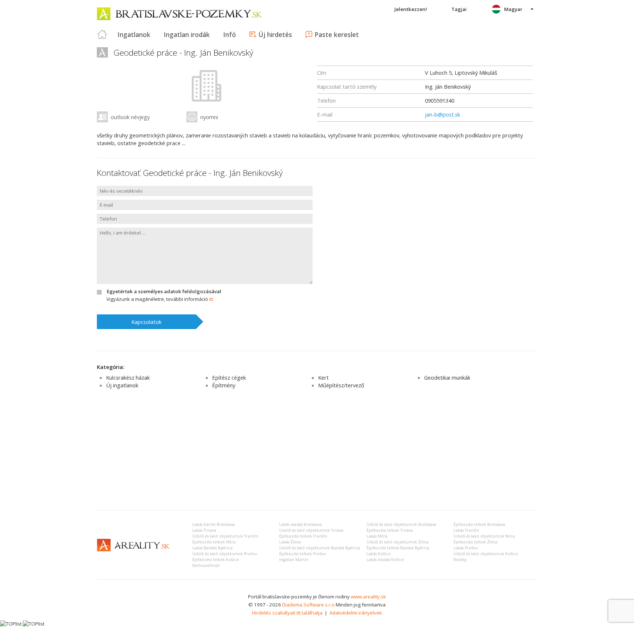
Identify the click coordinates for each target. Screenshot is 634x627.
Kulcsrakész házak (128, 377)
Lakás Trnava (204, 530)
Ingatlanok (133, 34)
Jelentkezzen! (410, 9)
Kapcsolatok (146, 321)
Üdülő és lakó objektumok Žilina (398, 542)
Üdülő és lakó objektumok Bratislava (401, 524)
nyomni (209, 117)
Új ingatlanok (122, 385)
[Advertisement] (317, 449)
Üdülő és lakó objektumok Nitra (484, 536)
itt (211, 299)
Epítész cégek (229, 377)
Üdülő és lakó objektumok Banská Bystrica (319, 547)
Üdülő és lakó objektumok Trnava (311, 530)
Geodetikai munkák (447, 377)
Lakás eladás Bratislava (300, 524)
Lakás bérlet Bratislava (213, 524)
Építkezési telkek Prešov (302, 553)
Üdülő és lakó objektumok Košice (485, 553)
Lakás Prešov (465, 547)
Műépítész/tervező (341, 385)
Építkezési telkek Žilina (475, 542)
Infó (229, 34)
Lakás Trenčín (466, 530)
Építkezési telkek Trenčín (303, 536)
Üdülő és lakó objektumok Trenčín (225, 536)
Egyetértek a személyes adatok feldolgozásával (164, 291)
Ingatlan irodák (187, 34)
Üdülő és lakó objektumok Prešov (224, 553)
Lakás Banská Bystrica (212, 547)
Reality (459, 559)
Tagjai (459, 9)
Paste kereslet (336, 34)
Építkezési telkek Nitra (214, 542)
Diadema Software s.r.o (308, 604)
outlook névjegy (130, 117)
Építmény (223, 385)
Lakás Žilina (290, 542)
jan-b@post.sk (442, 114)
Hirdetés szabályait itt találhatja (287, 612)
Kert (323, 377)
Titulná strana (102, 34)
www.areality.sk (368, 596)
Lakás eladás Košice (385, 559)
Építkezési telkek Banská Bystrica (398, 547)
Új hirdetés (275, 34)
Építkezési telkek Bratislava (479, 524)
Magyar (513, 9)
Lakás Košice (379, 553)
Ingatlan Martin (293, 559)
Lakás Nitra (377, 536)
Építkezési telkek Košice (215, 559)
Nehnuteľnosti (206, 565)
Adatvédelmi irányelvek (355, 612)
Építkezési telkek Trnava (390, 530)
